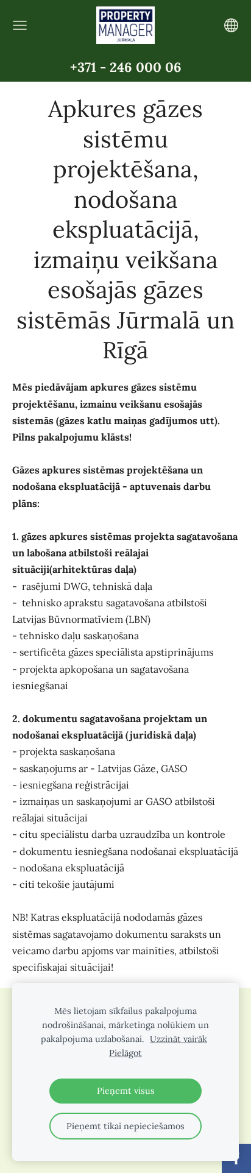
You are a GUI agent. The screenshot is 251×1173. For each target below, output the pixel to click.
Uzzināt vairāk (178, 1038)
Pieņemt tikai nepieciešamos (125, 1126)
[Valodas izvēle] (231, 25)
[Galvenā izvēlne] (20, 25)
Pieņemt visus (126, 1090)
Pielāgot (125, 1052)
